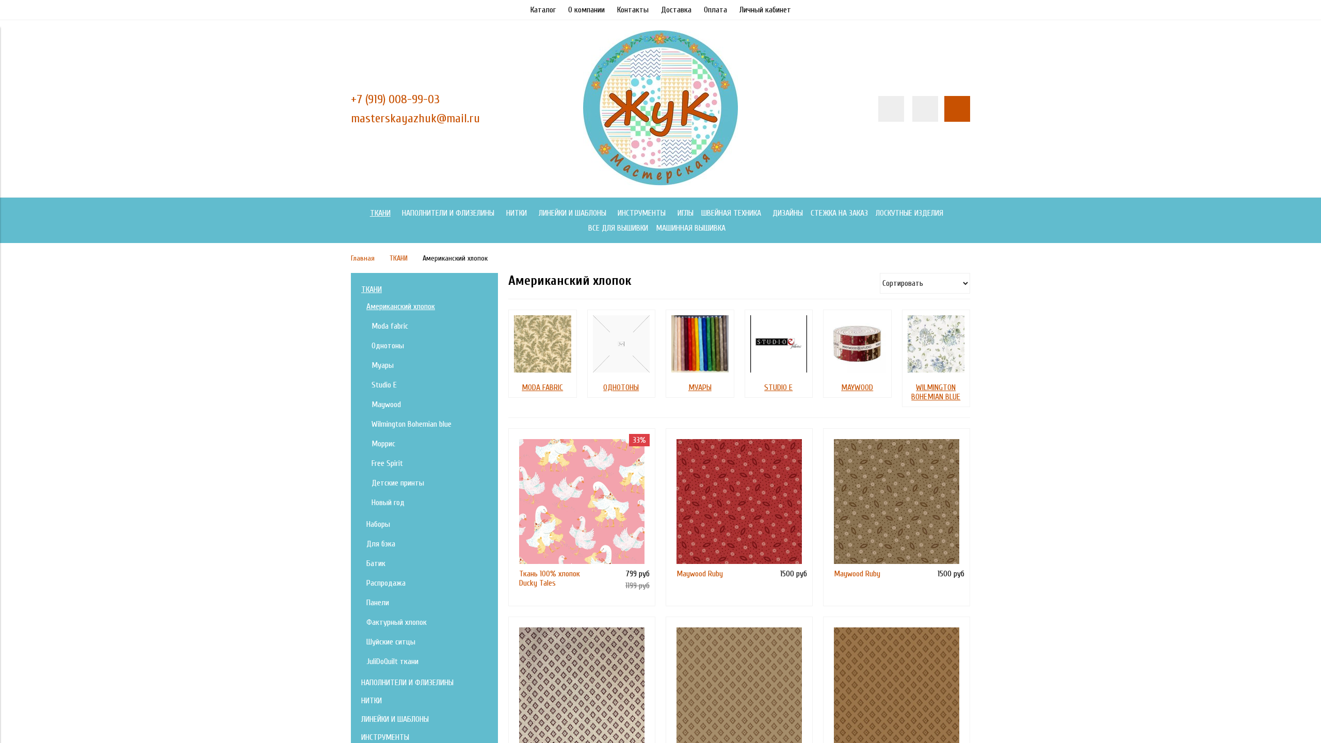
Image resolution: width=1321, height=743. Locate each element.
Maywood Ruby (699, 573)
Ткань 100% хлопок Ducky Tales (549, 578)
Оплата (715, 9)
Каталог (543, 9)
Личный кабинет (765, 9)
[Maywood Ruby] (739, 501)
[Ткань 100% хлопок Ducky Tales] (582, 501)
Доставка (676, 9)
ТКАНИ (399, 258)
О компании (586, 9)
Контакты (633, 9)
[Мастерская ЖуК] (660, 182)
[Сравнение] (925, 109)
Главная (363, 258)
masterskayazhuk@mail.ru (415, 118)
